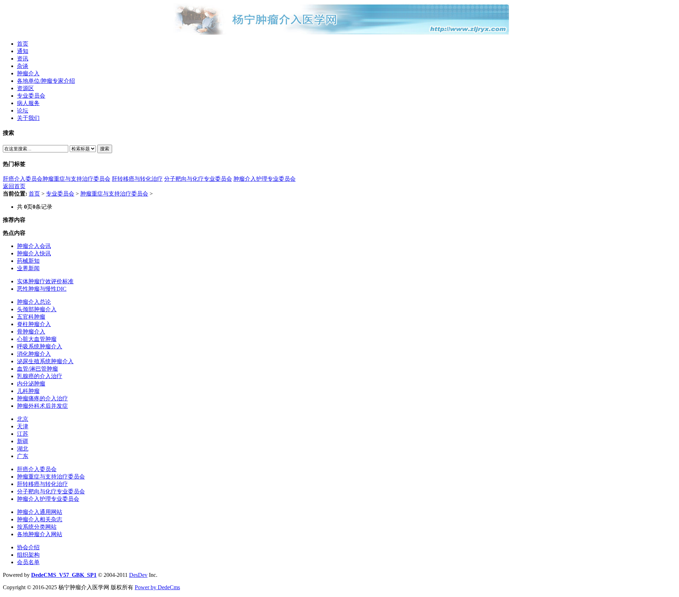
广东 (22, 456)
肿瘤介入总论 (34, 302)
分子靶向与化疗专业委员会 (198, 179)
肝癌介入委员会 (22, 179)
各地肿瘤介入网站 (39, 534)
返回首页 (14, 186)
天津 (22, 426)
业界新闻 (28, 268)
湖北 (22, 449)
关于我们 (28, 118)
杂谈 (22, 66)
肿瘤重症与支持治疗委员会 (76, 179)
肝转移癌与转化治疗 (137, 179)
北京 (22, 419)
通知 (22, 51)
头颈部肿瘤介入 (37, 309)
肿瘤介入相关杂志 (39, 519)
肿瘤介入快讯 (34, 253)
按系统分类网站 (37, 527)
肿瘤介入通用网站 (39, 512)
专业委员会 (31, 96)
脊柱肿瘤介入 (34, 324)
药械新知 (28, 261)
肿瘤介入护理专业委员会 (264, 179)
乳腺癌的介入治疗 (39, 376)
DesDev (138, 575)
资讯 (22, 59)
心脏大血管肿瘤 (37, 339)
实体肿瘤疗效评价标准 (45, 281)
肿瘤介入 (28, 73)
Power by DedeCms (157, 587)
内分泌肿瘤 (31, 384)
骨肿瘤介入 (31, 332)
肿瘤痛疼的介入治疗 (42, 398)
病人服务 (28, 103)
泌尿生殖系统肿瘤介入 (45, 361)
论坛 (22, 111)
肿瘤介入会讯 (34, 246)
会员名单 (28, 562)
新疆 (22, 441)
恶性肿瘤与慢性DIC (41, 289)
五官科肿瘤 (31, 317)
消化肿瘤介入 (34, 354)
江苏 (22, 434)
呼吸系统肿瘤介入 (39, 346)
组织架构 (28, 555)
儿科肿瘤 (28, 391)
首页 (22, 44)
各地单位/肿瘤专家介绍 (46, 81)
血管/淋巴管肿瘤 (37, 369)
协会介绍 (28, 547)
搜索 (104, 148)
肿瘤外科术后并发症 (42, 406)
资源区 (25, 88)
